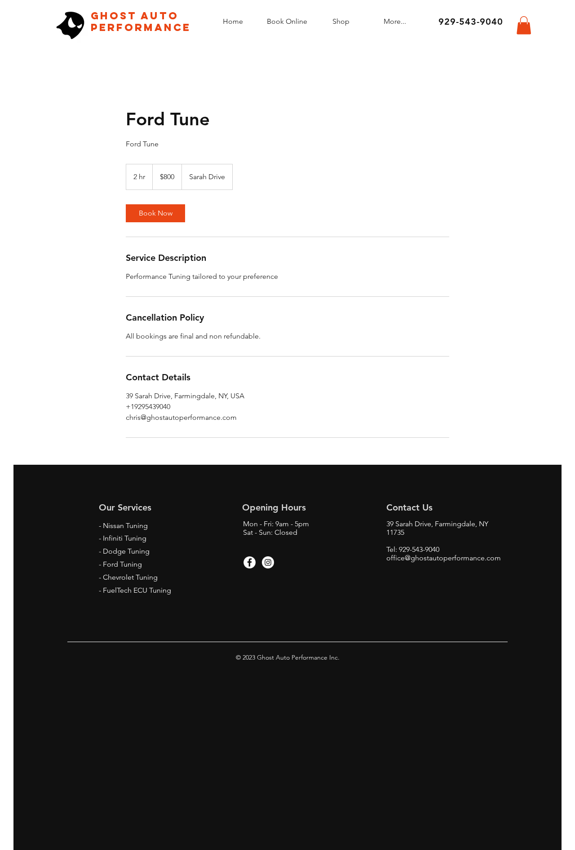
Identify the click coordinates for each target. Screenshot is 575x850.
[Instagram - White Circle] (268, 562)
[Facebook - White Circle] (249, 562)
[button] (523, 25)
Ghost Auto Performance (141, 21)
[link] (155, 213)
